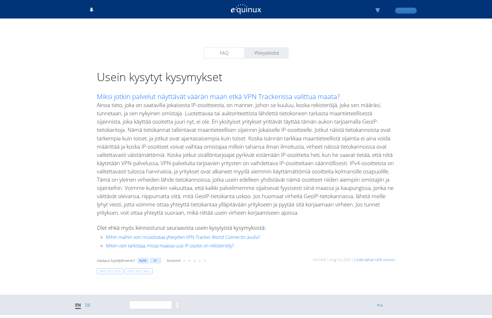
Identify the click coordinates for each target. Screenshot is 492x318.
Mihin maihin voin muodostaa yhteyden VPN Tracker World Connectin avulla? (183, 237)
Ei (155, 260)
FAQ (224, 53)
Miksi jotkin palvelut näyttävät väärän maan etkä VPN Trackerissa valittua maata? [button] (218, 96)
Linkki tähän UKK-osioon (374, 259)
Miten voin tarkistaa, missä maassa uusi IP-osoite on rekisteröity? (170, 246)
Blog (380, 305)
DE (88, 305)
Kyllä (142, 260)
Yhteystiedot (266, 53)
